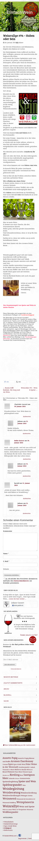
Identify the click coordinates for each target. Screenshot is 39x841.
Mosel (5, 772)
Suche (6, 701)
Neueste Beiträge (11, 677)
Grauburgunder (24, 767)
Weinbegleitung (13, 788)
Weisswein (30, 809)
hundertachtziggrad (27, 315)
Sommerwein (25, 778)
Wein (24, 785)
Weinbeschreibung (29, 793)
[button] (9, 381)
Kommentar (7, 531)
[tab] (20, 677)
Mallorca (18, 769)
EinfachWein (19, 12)
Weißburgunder (10, 812)
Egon (10, 764)
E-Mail (5, 561)
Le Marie (11, 769)
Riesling (14, 774)
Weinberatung (11, 792)
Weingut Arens (26, 796)
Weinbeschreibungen (12, 796)
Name (5, 553)
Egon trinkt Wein (19, 764)
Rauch (30, 772)
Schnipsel (7, 828)
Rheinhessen (6, 775)
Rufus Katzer (19, 440)
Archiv (6, 689)
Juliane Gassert (17, 603)
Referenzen (8, 830)
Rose (21, 775)
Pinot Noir (18, 772)
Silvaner (17, 778)
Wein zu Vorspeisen (19, 809)
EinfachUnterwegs (11, 824)
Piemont (10, 772)
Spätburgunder (12, 784)
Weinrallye (11, 806)
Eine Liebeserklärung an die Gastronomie (19, 745)
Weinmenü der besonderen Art (26, 799)
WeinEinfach (9, 822)
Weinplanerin (25, 802)
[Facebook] (20, 835)
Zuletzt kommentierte (13, 683)
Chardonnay (26, 761)
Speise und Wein (27, 781)
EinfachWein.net (10, 836)
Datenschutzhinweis (21, 581)
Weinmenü (9, 798)
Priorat (25, 772)
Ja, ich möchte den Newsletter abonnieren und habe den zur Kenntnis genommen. (20, 581)
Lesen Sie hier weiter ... (17, 599)
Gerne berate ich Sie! (28, 635)
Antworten (27, 416)
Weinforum (6, 335)
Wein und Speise (27, 807)
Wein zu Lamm (7, 809)
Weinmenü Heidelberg (9, 802)
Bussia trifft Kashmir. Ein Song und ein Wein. (11, 390)
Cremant (5, 764)
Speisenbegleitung (10, 782)
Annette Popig (10, 758)
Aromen (15, 761)
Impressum (22, 838)
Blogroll (8, 695)
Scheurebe (12, 778)
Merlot (31, 769)
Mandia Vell (25, 769)
